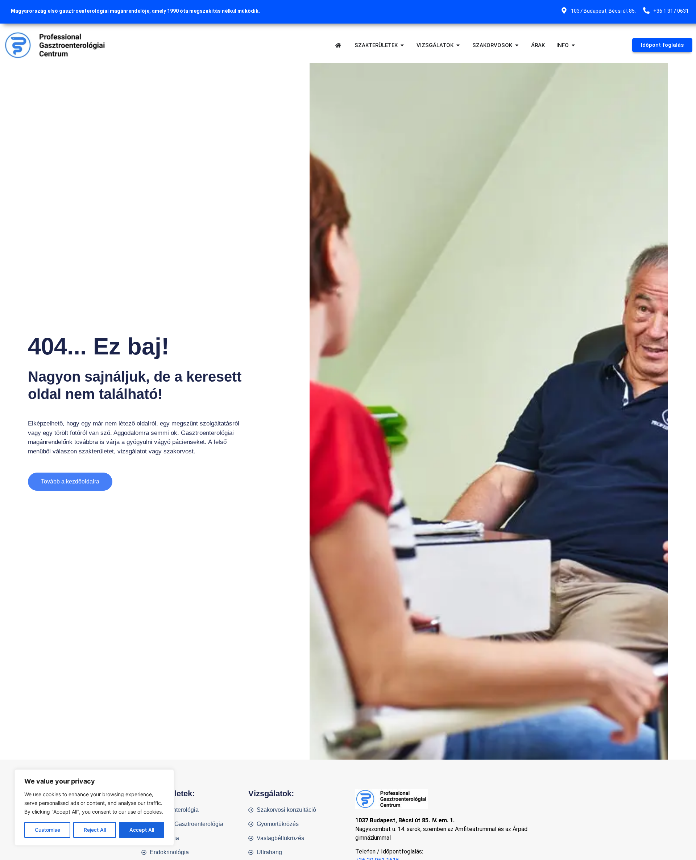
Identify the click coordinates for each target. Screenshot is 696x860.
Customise (47, 830)
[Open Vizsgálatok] (458, 45)
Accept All (141, 830)
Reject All (95, 830)
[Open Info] (573, 45)
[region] (94, 807)
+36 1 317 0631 (671, 11)
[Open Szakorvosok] (516, 45)
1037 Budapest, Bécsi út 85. (603, 11)
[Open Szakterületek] (402, 45)
